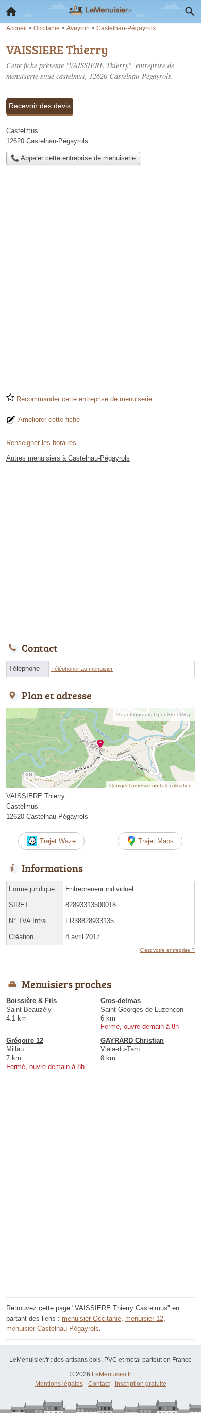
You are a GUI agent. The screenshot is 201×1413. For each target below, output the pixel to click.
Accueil (11, 11)
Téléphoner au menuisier (82, 669)
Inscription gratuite (140, 1383)
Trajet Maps (156, 841)
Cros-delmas (120, 1001)
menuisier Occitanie (91, 1318)
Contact (99, 1383)
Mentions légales (59, 1383)
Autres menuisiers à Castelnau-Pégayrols (68, 458)
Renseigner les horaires (41, 443)
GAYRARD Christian (132, 1040)
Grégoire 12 (24, 1040)
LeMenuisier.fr (111, 1374)
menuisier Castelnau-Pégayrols (52, 1329)
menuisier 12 (144, 1318)
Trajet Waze (58, 841)
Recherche (189, 11)
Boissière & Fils (31, 1001)
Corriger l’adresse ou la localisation (150, 785)
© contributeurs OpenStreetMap (154, 714)
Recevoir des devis (40, 106)
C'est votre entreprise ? (167, 950)
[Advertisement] (100, 282)
